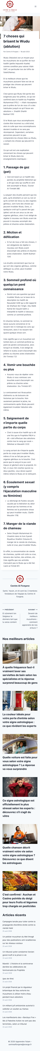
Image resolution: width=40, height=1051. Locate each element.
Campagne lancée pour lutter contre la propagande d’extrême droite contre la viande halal (19, 924)
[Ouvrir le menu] (35, 6)
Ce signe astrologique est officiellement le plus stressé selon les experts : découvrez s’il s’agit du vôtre (19, 808)
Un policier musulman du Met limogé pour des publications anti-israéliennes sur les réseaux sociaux (19, 940)
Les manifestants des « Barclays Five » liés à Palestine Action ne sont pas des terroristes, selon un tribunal (19, 1020)
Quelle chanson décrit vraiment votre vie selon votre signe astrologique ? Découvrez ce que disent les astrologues (19, 855)
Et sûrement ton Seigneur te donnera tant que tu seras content (10, 616)
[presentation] (20, 654)
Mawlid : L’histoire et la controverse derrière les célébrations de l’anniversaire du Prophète (18, 967)
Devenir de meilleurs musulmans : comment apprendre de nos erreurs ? (29, 619)
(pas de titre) (8, 979)
